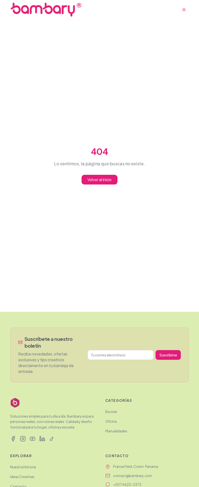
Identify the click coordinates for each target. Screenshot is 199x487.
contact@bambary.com (132, 475)
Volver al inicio (99, 179)
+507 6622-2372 (127, 484)
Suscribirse (168, 355)
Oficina (111, 421)
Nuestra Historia (23, 467)
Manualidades (116, 431)
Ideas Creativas (22, 476)
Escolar (111, 411)
